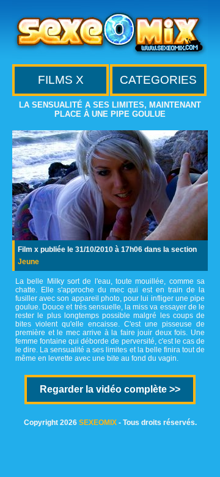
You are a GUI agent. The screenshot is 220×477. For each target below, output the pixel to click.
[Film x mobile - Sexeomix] (110, 55)
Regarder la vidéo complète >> (110, 389)
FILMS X (61, 79)
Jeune (28, 261)
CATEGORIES (158, 79)
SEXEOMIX (98, 422)
